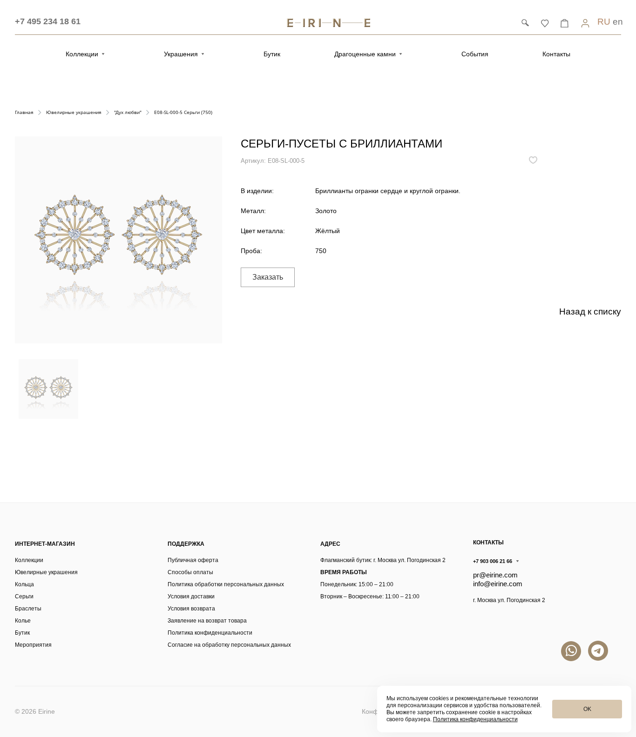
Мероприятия (33, 645)
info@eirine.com (497, 584)
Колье (23, 620)
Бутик (22, 633)
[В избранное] (533, 160)
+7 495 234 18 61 (48, 21)
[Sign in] (585, 22)
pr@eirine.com (495, 575)
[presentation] (16, 391)
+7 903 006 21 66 (492, 561)
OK (587, 709)
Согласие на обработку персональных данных (229, 645)
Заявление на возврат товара (207, 620)
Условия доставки (191, 596)
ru (603, 22)
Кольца (24, 584)
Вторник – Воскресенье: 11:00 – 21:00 (369, 596)
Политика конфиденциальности (210, 633)
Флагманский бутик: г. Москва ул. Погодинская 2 (383, 560)
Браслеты (28, 608)
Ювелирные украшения (46, 572)
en (618, 22)
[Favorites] (544, 23)
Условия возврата (191, 608)
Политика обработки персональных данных (226, 584)
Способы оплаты (190, 572)
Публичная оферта (193, 560)
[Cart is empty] (564, 22)
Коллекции (29, 560)
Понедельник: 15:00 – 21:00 (356, 584)
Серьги (24, 596)
